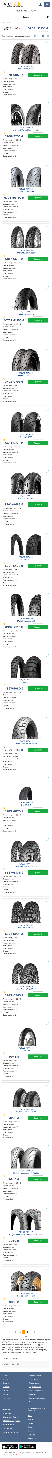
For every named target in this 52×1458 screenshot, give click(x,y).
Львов (30, 1431)
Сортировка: (7, 36)
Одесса (30, 1427)
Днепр (30, 1423)
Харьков (31, 1419)
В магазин (38, 1056)
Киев (30, 1416)
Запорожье (32, 1438)
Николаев (31, 1435)
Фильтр (26, 17)
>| (35, 1332)
